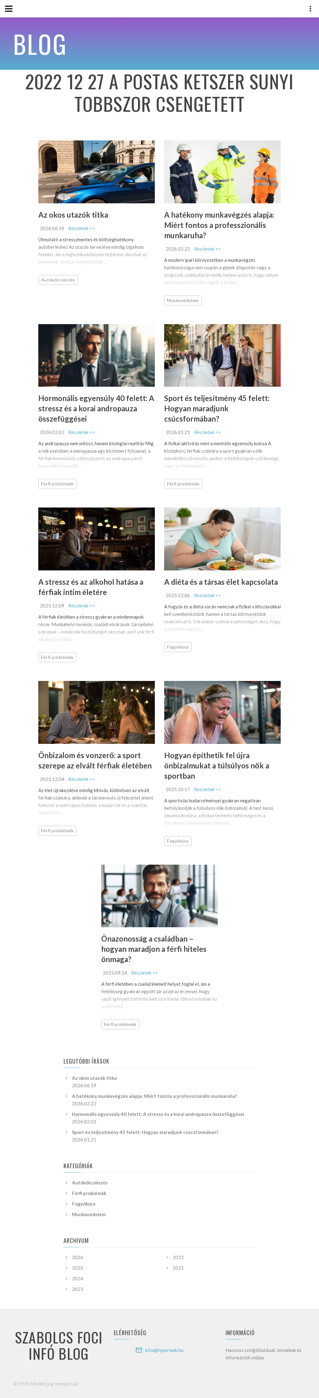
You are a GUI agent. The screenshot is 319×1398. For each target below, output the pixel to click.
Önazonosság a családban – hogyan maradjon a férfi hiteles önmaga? (154, 949)
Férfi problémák (57, 483)
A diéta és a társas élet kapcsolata (221, 581)
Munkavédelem (183, 300)
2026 (77, 1257)
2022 (178, 1257)
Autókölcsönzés (58, 279)
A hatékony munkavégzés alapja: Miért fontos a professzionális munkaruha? (219, 225)
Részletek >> (81, 228)
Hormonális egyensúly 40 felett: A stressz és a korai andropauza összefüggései (96, 408)
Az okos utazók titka (73, 214)
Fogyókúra (178, 646)
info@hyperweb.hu (164, 1350)
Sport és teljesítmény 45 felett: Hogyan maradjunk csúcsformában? (216, 408)
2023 (77, 1289)
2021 (178, 1268)
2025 (77, 1268)
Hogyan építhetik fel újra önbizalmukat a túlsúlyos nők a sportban (216, 765)
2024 (77, 1278)
